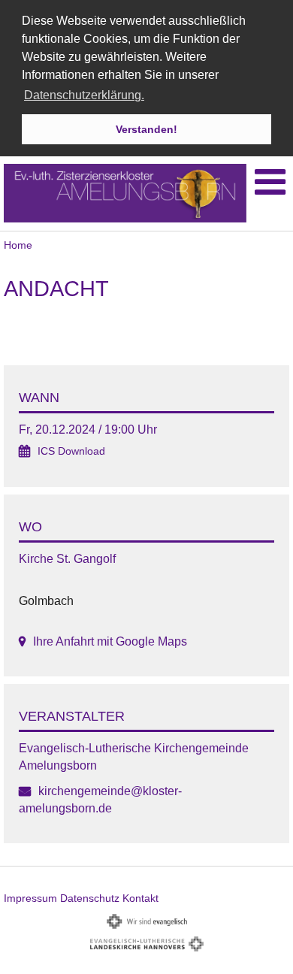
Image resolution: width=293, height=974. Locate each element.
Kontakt (140, 898)
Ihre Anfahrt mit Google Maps (110, 641)
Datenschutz (89, 898)
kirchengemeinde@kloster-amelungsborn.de (100, 800)
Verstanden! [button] (146, 129)
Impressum (30, 898)
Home (18, 245)
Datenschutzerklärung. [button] (84, 95)
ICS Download (71, 451)
